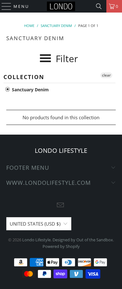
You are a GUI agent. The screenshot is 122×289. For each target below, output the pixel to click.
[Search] (99, 6)
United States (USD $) (35, 224)
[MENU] (3, 6)
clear (106, 75)
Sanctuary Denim (30, 90)
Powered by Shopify (61, 246)
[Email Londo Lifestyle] (60, 205)
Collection (23, 77)
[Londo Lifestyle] (61, 6)
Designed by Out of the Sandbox (83, 240)
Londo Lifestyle (36, 240)
